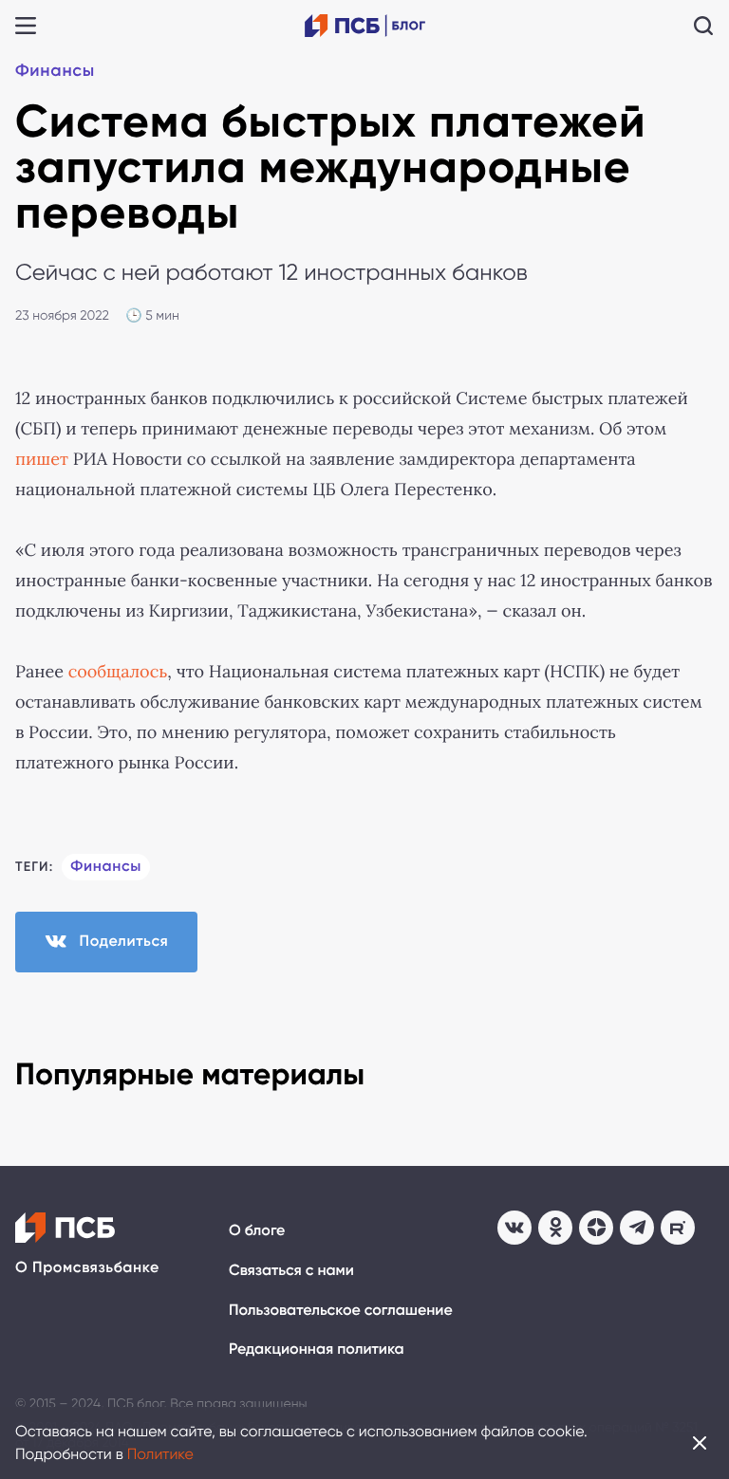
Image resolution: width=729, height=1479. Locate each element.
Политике (160, 1454)
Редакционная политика (316, 1349)
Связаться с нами (291, 1271)
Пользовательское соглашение (341, 1311)
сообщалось (118, 671)
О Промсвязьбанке (87, 1268)
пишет (41, 459)
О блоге (257, 1231)
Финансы (55, 70)
